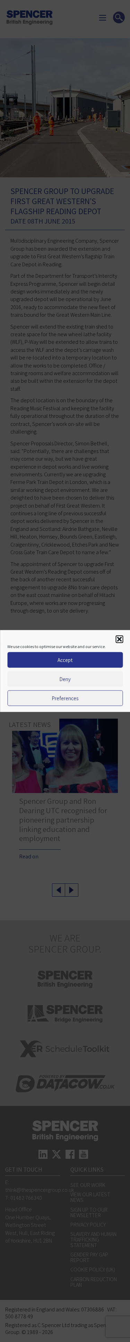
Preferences (65, 698)
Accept (65, 659)
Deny (65, 679)
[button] (119, 639)
